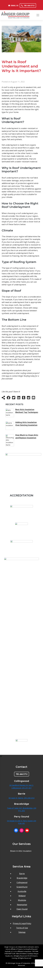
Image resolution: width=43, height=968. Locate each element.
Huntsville (22, 891)
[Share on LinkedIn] (18, 398)
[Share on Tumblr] (23, 398)
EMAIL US (14, 5)
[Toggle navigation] (38, 15)
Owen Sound (22, 909)
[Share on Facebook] (8, 398)
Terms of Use (22, 928)
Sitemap (21, 932)
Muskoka (22, 900)
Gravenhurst (22, 887)
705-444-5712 (29, 5)
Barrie (22, 873)
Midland (22, 895)
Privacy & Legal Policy (22, 923)
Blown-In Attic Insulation (20, 851)
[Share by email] (33, 398)
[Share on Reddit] (28, 398)
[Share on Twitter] (13, 398)
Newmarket (22, 904)
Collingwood (22, 882)
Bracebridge (22, 878)
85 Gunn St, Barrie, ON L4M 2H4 (21, 798)
